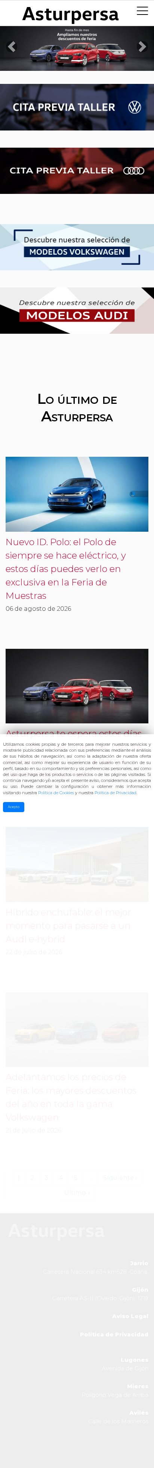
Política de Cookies (56, 792)
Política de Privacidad (115, 792)
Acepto (13, 807)
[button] (11, 46)
